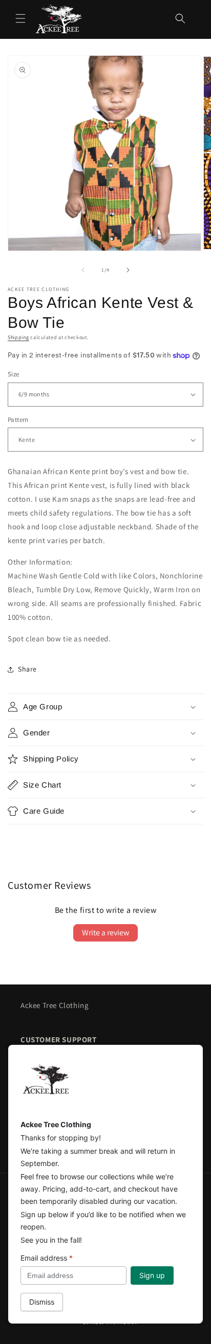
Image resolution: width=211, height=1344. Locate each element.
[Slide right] (128, 270)
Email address (46, 1257)
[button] (20, 18)
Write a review (105, 932)
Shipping (18, 337)
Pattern (18, 419)
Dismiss (41, 1301)
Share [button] (27, 669)
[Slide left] (83, 270)
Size (13, 374)
